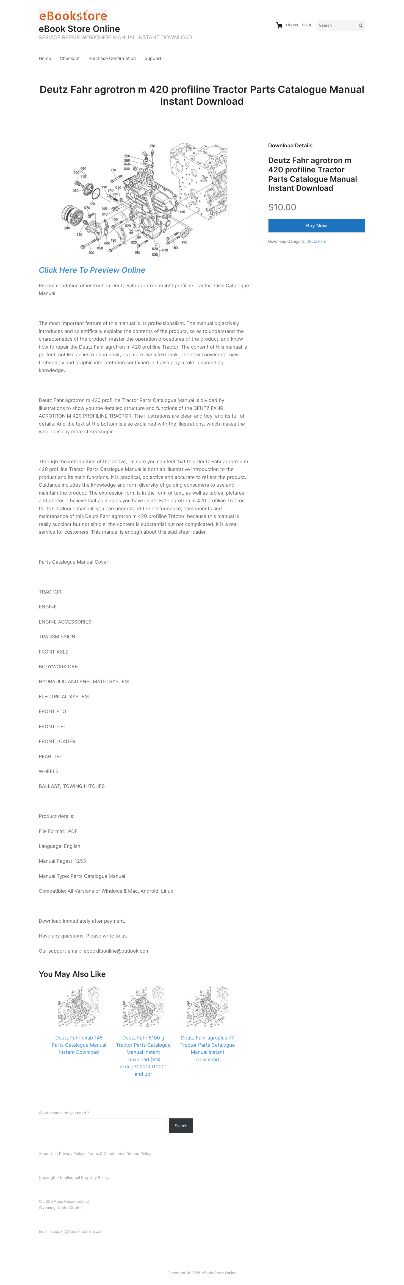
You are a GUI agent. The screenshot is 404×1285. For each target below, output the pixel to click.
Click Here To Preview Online (92, 270)
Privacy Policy (71, 1153)
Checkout (70, 58)
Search (181, 1125)
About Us (47, 1153)
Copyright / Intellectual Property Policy (74, 1177)
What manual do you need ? (64, 1113)
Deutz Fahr (316, 241)
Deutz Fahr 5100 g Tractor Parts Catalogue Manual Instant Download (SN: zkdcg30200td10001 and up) (143, 1056)
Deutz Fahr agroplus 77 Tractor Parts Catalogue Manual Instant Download (207, 1049)
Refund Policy (138, 1153)
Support (153, 58)
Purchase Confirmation (112, 58)
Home (45, 58)
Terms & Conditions (105, 1153)
